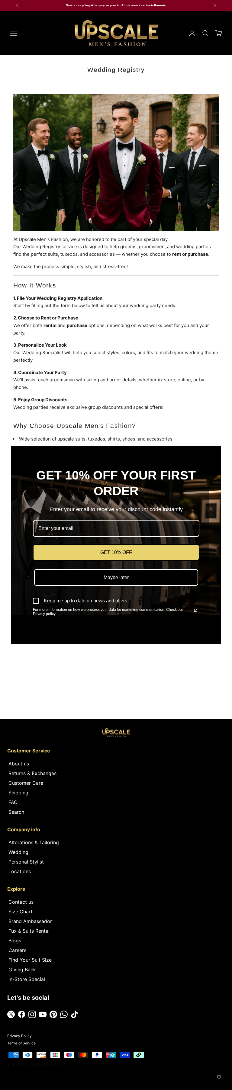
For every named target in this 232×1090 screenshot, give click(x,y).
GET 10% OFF (116, 552)
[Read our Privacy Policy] (195, 610)
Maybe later (116, 577)
